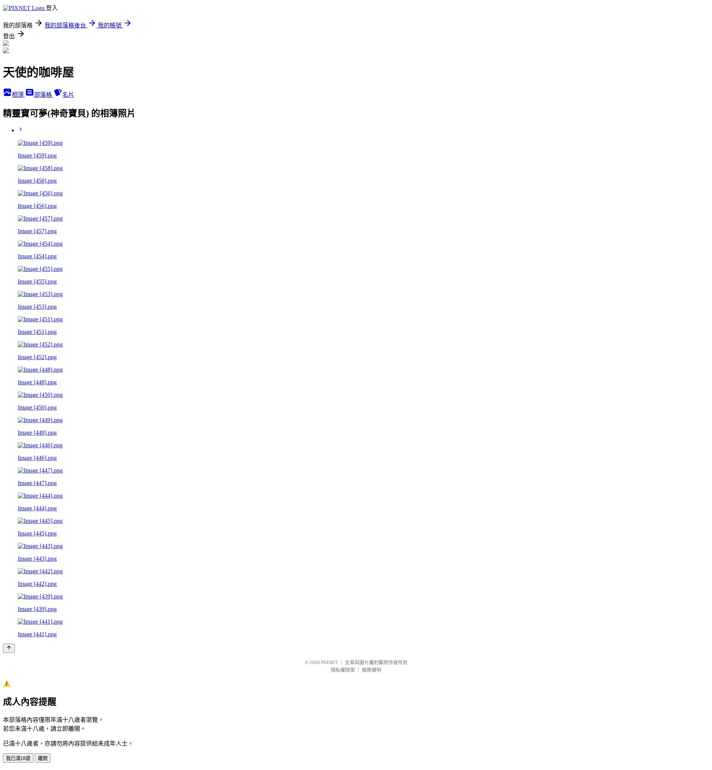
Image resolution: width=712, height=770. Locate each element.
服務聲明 (371, 670)
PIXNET (329, 662)
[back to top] (9, 648)
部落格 (43, 95)
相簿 (18, 95)
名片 (68, 95)
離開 (42, 758)
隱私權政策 (343, 670)
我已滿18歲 (18, 758)
